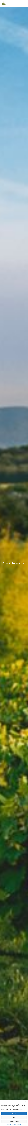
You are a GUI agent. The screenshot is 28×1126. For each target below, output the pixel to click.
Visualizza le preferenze (14, 1121)
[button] (26, 1101)
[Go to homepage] (3, 3)
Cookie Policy (9, 1124)
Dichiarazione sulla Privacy (16, 1124)
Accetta (14, 1113)
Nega (14, 1117)
